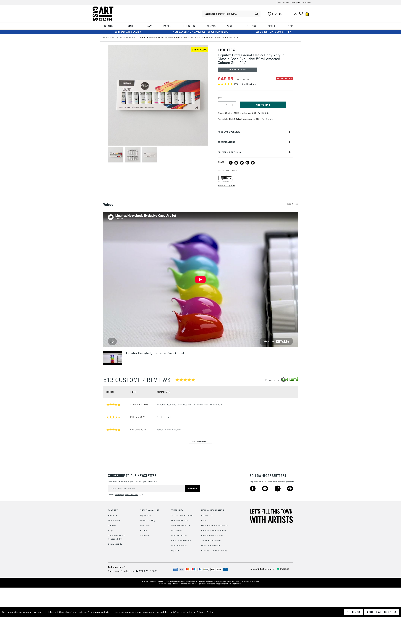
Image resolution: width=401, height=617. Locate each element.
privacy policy (119, 495)
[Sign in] (295, 13)
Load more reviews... (200, 441)
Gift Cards (145, 525)
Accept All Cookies (381, 612)
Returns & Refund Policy (213, 530)
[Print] (253, 163)
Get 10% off (283, 2)
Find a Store (114, 520)
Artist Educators (179, 545)
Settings (353, 612)
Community (177, 510)
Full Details (264, 113)
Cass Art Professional (182, 515)
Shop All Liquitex (226, 185)
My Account (146, 515)
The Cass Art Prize (180, 525)
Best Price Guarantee (212, 535)
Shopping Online (149, 510)
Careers (112, 525)
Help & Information (212, 510)
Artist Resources (179, 535)
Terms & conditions (131, 495)
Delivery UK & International (215, 525)
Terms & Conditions (211, 540)
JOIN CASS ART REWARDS (128, 32)
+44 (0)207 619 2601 (302, 2)
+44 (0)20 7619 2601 (145, 571)
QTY (220, 98)
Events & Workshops (181, 540)
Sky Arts (175, 550)
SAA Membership (179, 520)
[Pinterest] (236, 163)
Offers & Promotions (211, 545)
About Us (112, 515)
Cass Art (113, 510)
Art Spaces (176, 530)
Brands (143, 530)
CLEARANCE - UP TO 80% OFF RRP (273, 32)
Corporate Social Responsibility (116, 537)
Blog (110, 530)
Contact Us (207, 515)
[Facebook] (231, 163)
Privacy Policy (205, 612)
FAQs (203, 520)
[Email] (247, 163)
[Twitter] (242, 163)
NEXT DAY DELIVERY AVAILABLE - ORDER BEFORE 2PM (200, 32)
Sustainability (115, 544)
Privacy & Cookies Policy (214, 550)
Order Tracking (147, 520)
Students (144, 535)
